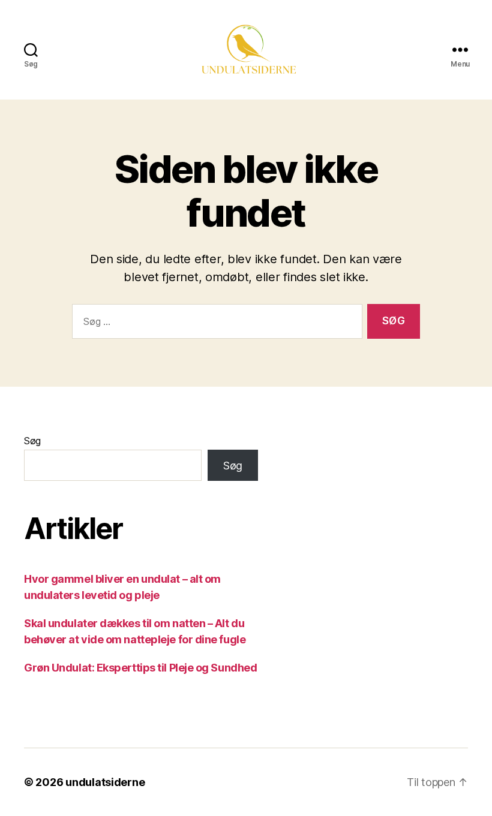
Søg (32, 441)
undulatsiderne (105, 782)
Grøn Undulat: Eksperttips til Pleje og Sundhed (140, 667)
